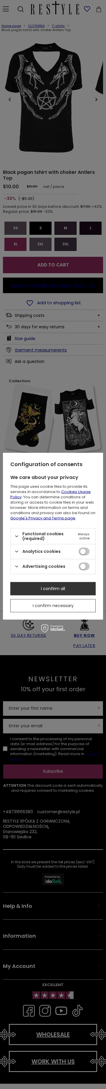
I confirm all (53, 589)
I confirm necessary (53, 606)
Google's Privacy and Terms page (42, 518)
